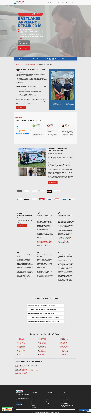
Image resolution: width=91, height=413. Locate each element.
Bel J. (66, 124)
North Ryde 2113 (42, 353)
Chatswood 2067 (21, 346)
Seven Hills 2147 (63, 343)
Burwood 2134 (21, 345)
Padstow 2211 (42, 354)
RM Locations (22, 64)
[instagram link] (21, 404)
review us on (25, 133)
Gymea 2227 (21, 354)
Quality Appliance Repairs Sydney (22, 128)
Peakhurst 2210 (63, 338)
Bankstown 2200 (21, 339)
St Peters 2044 (63, 349)
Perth (47, 397)
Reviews (63, 2)
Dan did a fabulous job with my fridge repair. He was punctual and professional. (53, 130)
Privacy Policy (33, 405)
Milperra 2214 (42, 349)
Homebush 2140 (42, 338)
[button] (14, 192)
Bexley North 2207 (22, 340)
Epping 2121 (20, 351)
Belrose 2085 (21, 342)
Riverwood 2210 (63, 342)
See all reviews (19, 133)
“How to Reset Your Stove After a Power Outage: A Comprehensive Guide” (45, 241)
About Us (49, 2)
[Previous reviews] (31, 130)
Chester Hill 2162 (21, 347)
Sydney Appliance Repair (31, 64)
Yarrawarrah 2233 (64, 354)
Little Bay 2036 (42, 343)
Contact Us (74, 2)
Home (46, 2)
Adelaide (47, 399)
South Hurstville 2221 (64, 346)
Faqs (31, 401)
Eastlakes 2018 (21, 350)
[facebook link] (17, 404)
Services (54, 2)
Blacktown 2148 (21, 343)
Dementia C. (37, 124)
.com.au (20, 399)
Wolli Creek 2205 (64, 353)
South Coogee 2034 (64, 345)
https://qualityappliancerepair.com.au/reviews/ (29, 370)
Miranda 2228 (42, 350)
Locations (68, 2)
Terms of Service (33, 407)
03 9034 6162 (67, 403)
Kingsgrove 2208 (42, 340)
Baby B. (51, 124)
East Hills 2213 (21, 349)
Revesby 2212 (63, 340)
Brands (59, 2)
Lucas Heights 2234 (43, 345)
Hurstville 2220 (42, 339)
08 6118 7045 (66, 397)
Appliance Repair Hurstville (27, 369)
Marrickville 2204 (43, 347)
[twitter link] (19, 404)
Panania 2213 (63, 336)
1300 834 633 (20, 402)
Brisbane (47, 403)
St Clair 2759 (63, 347)
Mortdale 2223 (42, 351)
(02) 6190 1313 (21, 107)
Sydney (47, 401)
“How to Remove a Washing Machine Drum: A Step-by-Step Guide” (66, 239)
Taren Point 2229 (64, 350)
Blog (31, 403)
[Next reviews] (75, 130)
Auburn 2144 (21, 338)
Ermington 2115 (21, 353)
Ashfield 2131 (21, 336)
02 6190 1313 (23, 43)
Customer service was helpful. (38, 128)
